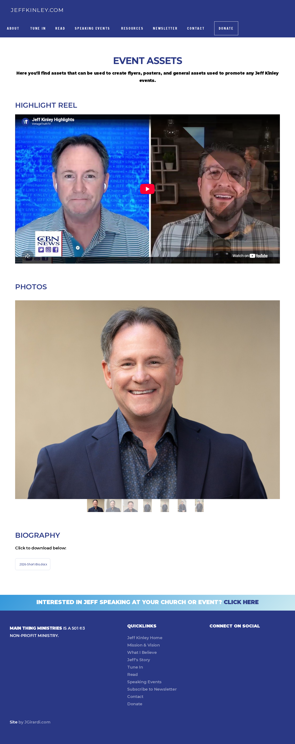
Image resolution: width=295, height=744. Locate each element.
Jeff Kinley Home (144, 637)
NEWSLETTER (165, 28)
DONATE (226, 28)
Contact (196, 28)
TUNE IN (38, 28)
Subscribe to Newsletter (152, 689)
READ (60, 28)
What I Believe (142, 652)
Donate (134, 703)
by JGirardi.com (34, 722)
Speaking (137, 681)
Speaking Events (93, 28)
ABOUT (14, 28)
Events (155, 681)
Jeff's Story (138, 659)
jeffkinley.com (37, 10)
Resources (132, 28)
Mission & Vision (143, 645)
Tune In (135, 667)
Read (132, 674)
